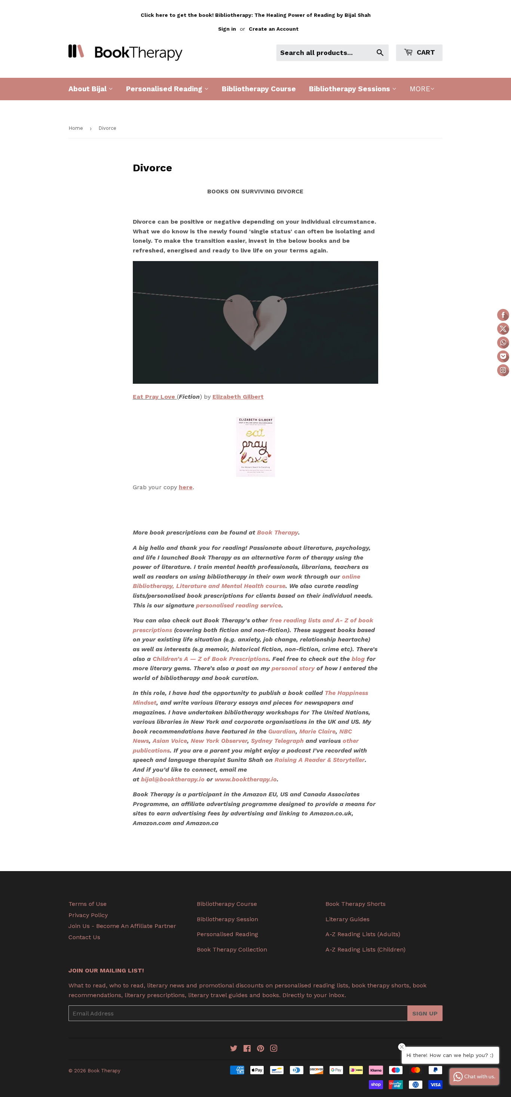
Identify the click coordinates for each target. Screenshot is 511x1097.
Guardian (282, 731)
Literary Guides (347, 919)
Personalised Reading (165, 89)
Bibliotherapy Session (227, 919)
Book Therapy (104, 1070)
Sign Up (425, 1013)
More (420, 89)
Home (75, 128)
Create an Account (274, 29)
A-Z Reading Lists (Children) (365, 949)
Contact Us (84, 937)
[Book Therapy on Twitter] (234, 1049)
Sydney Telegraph (277, 740)
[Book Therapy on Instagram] (274, 1049)
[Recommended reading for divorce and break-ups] (256, 447)
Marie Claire (317, 731)
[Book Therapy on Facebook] (247, 1049)
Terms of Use (87, 903)
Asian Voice (170, 740)
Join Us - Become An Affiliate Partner (122, 925)
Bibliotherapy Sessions (350, 89)
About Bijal (88, 89)
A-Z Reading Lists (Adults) (362, 934)
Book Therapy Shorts (355, 903)
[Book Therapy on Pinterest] (260, 1049)
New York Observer (219, 740)
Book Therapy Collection (232, 949)
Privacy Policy (88, 915)
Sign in (227, 29)
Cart (425, 52)
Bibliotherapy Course (259, 89)
